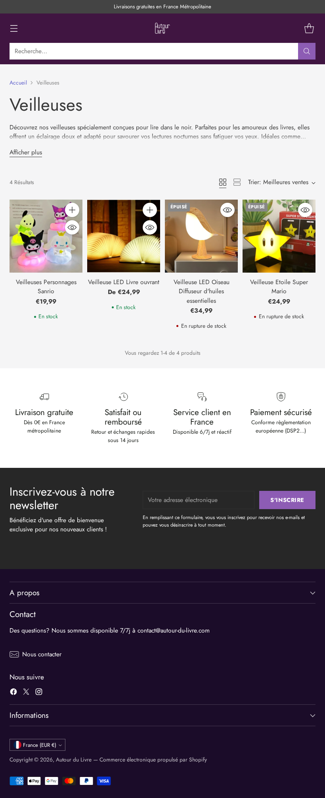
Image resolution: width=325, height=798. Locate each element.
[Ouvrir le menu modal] (14, 28)
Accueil (18, 83)
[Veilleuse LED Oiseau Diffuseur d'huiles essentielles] (201, 236)
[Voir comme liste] (237, 182)
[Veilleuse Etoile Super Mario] (279, 236)
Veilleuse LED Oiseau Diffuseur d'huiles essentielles (201, 291)
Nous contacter (41, 654)
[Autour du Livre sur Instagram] (39, 693)
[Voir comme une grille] (223, 182)
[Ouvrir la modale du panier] (309, 28)
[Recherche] (306, 51)
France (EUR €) (39, 745)
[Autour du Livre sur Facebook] (13, 693)
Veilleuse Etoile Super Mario (279, 286)
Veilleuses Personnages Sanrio (46, 286)
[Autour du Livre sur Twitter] (26, 693)
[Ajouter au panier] (72, 210)
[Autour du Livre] (162, 28)
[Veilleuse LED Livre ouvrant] (123, 236)
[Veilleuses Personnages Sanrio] (46, 236)
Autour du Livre (74, 759)
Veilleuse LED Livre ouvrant (123, 282)
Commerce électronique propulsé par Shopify (153, 759)
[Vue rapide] (72, 227)
